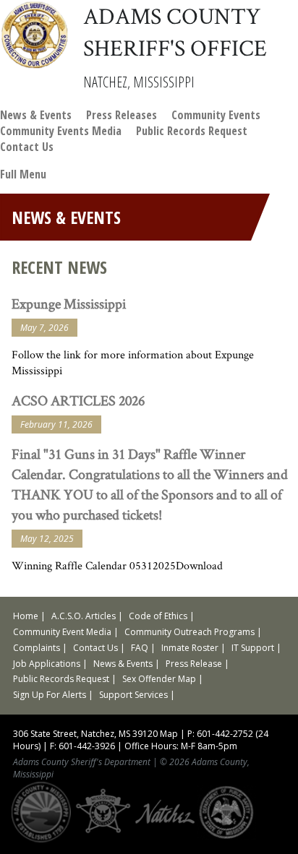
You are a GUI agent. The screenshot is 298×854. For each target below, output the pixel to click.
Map (169, 734)
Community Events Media (61, 131)
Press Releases (121, 115)
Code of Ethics (158, 616)
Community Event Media (62, 632)
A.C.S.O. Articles (83, 616)
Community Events (215, 115)
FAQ (139, 648)
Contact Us (27, 147)
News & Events (36, 115)
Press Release (194, 663)
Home (25, 616)
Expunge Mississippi (69, 303)
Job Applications (46, 663)
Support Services (133, 695)
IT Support (252, 648)
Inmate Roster (189, 648)
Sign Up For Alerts (49, 695)
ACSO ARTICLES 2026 (78, 400)
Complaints (36, 648)
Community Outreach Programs (189, 632)
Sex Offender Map (159, 679)
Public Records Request (191, 131)
